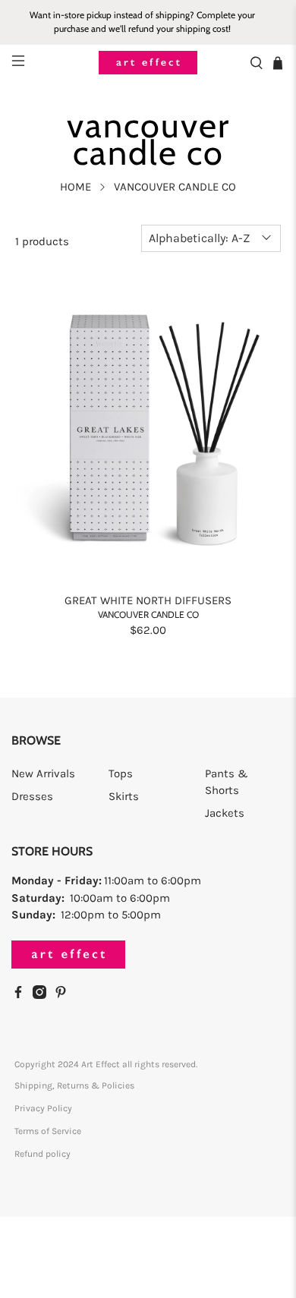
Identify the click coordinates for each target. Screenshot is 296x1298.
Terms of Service (47, 1131)
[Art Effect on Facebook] (22, 995)
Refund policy (42, 1153)
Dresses (32, 796)
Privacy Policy (43, 1108)
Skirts (124, 796)
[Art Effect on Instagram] (43, 995)
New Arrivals (43, 773)
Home (75, 187)
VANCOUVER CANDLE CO (175, 187)
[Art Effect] (148, 62)
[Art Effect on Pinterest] (64, 995)
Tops (121, 773)
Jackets (224, 813)
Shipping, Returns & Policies (74, 1085)
